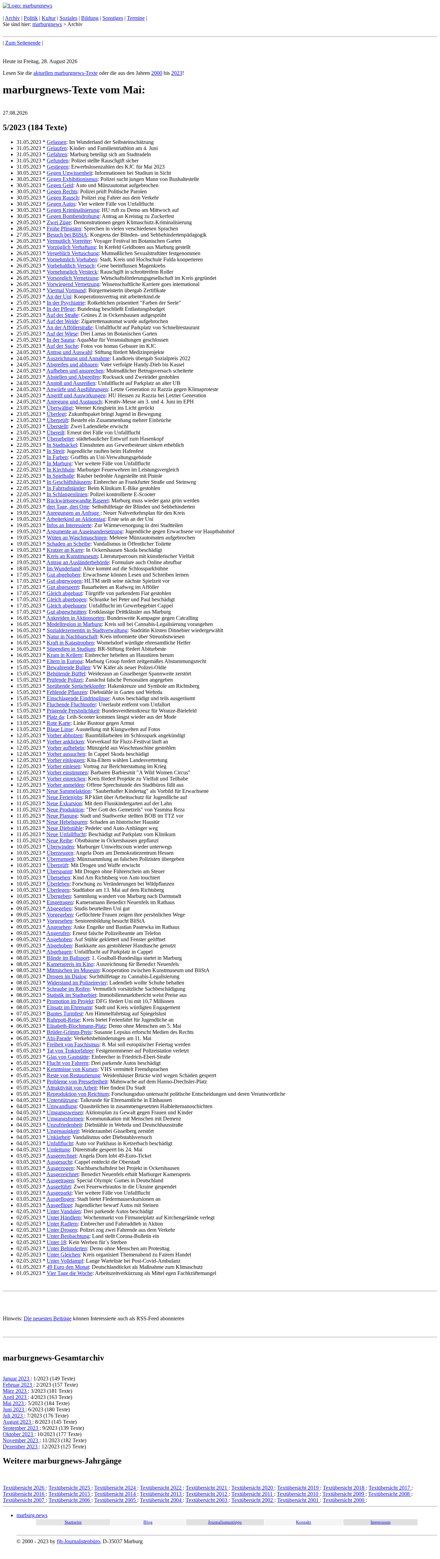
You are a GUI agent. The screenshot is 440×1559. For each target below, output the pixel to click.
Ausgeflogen (60, 1199)
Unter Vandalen (64, 1211)
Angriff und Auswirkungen (76, 395)
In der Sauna (60, 340)
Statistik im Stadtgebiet (71, 995)
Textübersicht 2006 (69, 1500)
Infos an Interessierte (69, 525)
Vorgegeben (60, 915)
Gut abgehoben (63, 575)
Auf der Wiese (62, 334)
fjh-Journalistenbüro (78, 1541)
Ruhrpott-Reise (63, 1020)
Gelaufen (57, 148)
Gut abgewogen (64, 581)
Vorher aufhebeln (65, 748)
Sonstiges (112, 18)
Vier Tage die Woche (69, 1273)
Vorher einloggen (65, 760)
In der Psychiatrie (66, 303)
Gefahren (57, 154)
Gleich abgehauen (66, 605)
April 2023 (15, 1397)
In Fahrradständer (66, 488)
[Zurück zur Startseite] (27, 6)
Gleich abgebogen (66, 599)
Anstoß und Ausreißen (70, 383)
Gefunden (57, 160)
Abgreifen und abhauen (72, 364)
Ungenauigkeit (63, 1131)
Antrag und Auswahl (69, 352)
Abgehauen (59, 952)
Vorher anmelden (65, 785)
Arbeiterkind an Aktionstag (75, 519)
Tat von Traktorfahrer (70, 1051)
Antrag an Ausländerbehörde (77, 562)
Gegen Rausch (63, 198)
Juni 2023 (14, 1409)
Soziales (68, 18)
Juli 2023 (13, 1416)
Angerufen (58, 933)
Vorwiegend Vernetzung (73, 284)
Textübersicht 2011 (252, 1494)
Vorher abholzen (64, 735)
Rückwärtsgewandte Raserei (78, 500)
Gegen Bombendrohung (73, 216)
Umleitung (58, 1149)
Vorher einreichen (66, 779)
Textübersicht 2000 (344, 1500)
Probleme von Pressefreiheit (77, 1081)
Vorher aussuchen (66, 754)
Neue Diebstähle (64, 828)
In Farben (57, 457)
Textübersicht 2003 (207, 1500)
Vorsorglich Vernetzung (72, 278)
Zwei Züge (59, 222)
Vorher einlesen (63, 766)
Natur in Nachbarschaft (72, 636)
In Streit (55, 451)
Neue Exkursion (64, 803)
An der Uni (58, 296)
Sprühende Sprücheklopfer (76, 686)
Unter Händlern (64, 1217)
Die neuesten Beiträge (48, 1318)
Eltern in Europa (64, 661)
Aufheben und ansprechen (74, 371)
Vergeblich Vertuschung (73, 253)
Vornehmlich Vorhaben (72, 259)
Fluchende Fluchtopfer (71, 704)
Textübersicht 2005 (115, 1500)
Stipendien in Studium (71, 649)
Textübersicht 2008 (389, 1494)
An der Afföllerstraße (69, 327)
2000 (156, 73)
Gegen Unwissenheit (69, 173)
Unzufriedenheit (64, 1125)
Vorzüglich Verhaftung (71, 247)
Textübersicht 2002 (252, 1500)
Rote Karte (58, 723)
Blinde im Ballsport (68, 958)
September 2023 (21, 1428)
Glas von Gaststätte (68, 1057)
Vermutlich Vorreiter (69, 241)
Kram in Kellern (64, 655)
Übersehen (58, 877)
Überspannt (59, 871)
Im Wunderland (63, 568)
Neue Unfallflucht (66, 834)
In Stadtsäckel (62, 445)
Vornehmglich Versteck (72, 272)
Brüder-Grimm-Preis (69, 1032)
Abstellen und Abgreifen (73, 377)
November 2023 (21, 1440)
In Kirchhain (60, 470)
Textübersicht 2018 (344, 1488)
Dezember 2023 (21, 1446)
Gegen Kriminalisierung (73, 210)
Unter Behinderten (67, 1248)
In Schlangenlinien (67, 494)
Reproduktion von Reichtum (78, 1094)
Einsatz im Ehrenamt (69, 1007)
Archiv (12, 18)
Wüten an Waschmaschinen (77, 537)
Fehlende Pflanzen (67, 692)
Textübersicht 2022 (161, 1488)
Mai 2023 (14, 1403)
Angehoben (59, 939)
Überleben (58, 884)
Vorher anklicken (65, 741)
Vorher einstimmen (67, 772)
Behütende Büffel (66, 673)
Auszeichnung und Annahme (78, 358)
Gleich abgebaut (64, 593)
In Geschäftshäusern (69, 482)
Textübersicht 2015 (69, 1494)
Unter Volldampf (65, 1261)
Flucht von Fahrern (67, 1063)
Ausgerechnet (61, 1156)
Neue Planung (61, 816)
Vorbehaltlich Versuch (71, 266)
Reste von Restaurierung (73, 1075)
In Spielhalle (60, 476)
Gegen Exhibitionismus (72, 179)
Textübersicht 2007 (24, 1500)
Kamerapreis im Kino (70, 964)
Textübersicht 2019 (298, 1488)
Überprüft (57, 420)
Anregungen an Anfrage (73, 513)
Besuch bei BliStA (67, 235)
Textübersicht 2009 (343, 1494)
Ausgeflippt (59, 1205)
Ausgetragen (60, 1180)
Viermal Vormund (66, 290)
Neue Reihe (59, 840)
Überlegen (58, 890)
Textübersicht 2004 (161, 1500)
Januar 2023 (17, 1378)
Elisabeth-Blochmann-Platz (76, 1026)
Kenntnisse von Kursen (72, 1069)
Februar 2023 (18, 1385)
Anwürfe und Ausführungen (77, 389)
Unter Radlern (62, 1224)
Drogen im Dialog (66, 976)
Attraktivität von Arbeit (71, 1088)
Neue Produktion (65, 809)
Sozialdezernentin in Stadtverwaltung (87, 630)
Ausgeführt (58, 1187)
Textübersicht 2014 (115, 1494)
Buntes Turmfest (64, 1013)
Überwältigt (60, 408)
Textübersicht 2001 (298, 1500)
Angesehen (58, 927)
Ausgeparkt (59, 1193)
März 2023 (15, 1391)
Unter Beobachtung (68, 1236)
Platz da (55, 717)
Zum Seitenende (23, 43)
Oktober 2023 (18, 1434)
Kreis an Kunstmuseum (72, 556)
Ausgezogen (60, 1168)
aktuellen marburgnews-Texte (65, 73)
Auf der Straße (62, 315)
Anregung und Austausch (74, 402)
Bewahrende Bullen (68, 667)
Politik (31, 18)
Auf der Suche (62, 346)
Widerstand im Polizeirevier (77, 983)
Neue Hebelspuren (66, 822)
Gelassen (56, 142)
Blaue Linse (60, 729)
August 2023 (17, 1422)
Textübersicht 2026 (24, 1488)
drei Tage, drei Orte (68, 507)
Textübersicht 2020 (252, 1488)
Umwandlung (62, 1106)
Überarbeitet (60, 439)
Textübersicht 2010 (298, 1494)
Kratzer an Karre (65, 550)
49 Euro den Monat (68, 1267)
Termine (136, 18)
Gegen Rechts (62, 191)
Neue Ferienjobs (64, 797)
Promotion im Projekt (70, 1001)
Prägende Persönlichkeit (73, 711)
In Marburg (59, 463)
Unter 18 (56, 1242)
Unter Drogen (62, 1230)
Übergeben (59, 896)
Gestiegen (57, 167)
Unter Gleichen (63, 1255)
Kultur (49, 18)
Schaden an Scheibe (68, 544)
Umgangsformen (65, 1119)
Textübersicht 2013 (161, 1494)
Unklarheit (58, 1137)
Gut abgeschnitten (66, 612)
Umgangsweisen (65, 1112)
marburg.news (31, 1515)
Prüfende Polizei (64, 680)
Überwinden (60, 847)
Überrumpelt (60, 859)
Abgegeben (59, 908)
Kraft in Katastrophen (70, 643)
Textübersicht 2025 (69, 1488)
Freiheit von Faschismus (73, 1044)
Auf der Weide (62, 321)
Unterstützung (62, 1100)
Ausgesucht (59, 1162)
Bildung (90, 18)
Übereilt (55, 432)
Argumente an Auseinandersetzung (84, 531)
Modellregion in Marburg (74, 624)
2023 (176, 73)
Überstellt (57, 426)
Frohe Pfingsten (64, 228)
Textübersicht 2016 (24, 1494)
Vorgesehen (59, 921)
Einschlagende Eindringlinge (78, 698)
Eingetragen (60, 902)
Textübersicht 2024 (115, 1488)
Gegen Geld (60, 185)
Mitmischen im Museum (73, 970)
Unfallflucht (60, 1143)
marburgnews (47, 24)
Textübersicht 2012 (207, 1494)
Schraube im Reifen (68, 989)
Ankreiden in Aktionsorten (75, 618)
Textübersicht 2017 (389, 1488)
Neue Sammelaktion (68, 791)
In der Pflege (61, 309)
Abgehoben (59, 945)
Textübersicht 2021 (207, 1488)
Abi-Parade (58, 1038)
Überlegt (56, 414)
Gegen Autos (61, 204)
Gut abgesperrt (63, 587)
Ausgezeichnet (62, 1174)
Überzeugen (60, 853)
